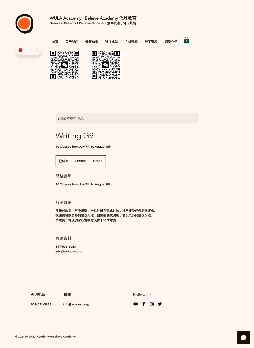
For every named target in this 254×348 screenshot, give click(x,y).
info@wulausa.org (76, 304)
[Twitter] (160, 304)
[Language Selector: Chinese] (28, 50)
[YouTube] (135, 304)
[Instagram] (151, 304)
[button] (186, 40)
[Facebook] (143, 304)
